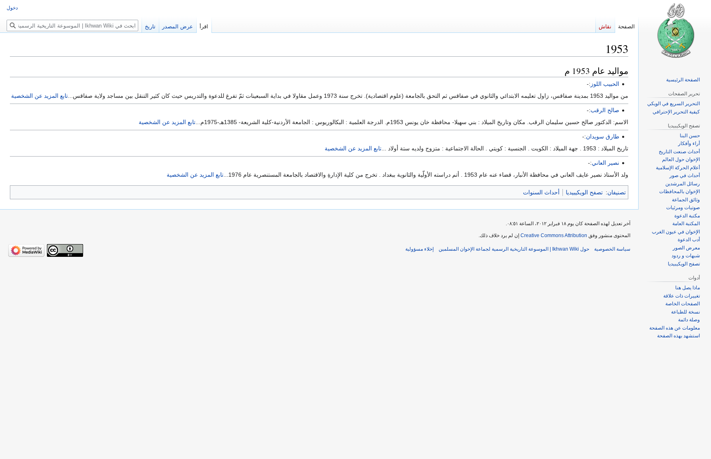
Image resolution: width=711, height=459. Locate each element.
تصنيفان (616, 192)
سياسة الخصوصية (612, 249)
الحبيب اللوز (604, 84)
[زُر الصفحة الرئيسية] (675, 33)
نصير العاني (605, 162)
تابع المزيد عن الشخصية (39, 95)
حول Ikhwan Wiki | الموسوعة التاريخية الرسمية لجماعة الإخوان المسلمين (514, 249)
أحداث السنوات (541, 192)
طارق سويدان (602, 136)
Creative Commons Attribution (553, 235)
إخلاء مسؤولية (419, 249)
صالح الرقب (604, 110)
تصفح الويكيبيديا (584, 192)
